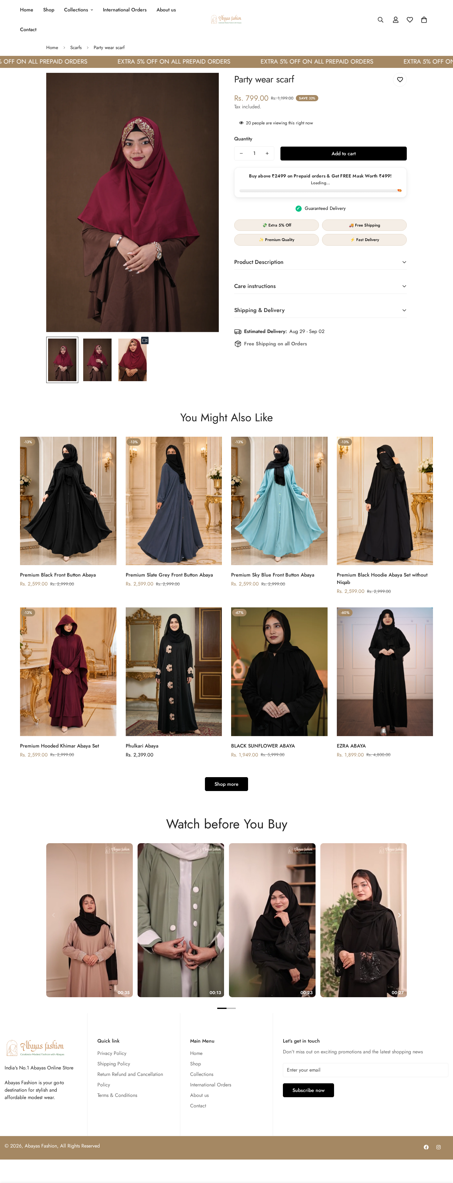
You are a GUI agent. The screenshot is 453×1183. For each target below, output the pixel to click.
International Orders (125, 9)
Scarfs (76, 47)
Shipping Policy (113, 1063)
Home (26, 9)
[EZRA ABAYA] (385, 671)
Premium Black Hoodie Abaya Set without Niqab (382, 578)
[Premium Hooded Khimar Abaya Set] (68, 671)
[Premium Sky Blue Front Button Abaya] (279, 501)
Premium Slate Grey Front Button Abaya (169, 574)
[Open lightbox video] (89, 920)
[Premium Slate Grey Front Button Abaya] (174, 501)
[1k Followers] (426, 1147)
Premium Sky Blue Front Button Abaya (272, 574)
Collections (76, 9)
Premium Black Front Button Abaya (58, 574)
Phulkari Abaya (142, 745)
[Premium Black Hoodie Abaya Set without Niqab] (385, 501)
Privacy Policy (111, 1053)
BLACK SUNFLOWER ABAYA (263, 745)
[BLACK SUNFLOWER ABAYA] (279, 671)
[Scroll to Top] (441, 1149)
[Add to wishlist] (400, 80)
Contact (28, 29)
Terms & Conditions (117, 1095)
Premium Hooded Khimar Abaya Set (59, 745)
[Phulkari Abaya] (174, 671)
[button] (424, 20)
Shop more (226, 784)
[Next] (399, 915)
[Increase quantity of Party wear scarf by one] (267, 153)
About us (166, 9)
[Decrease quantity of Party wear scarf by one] (241, 153)
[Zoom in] (206, 86)
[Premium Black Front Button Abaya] (68, 501)
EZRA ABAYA (351, 745)
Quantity (243, 138)
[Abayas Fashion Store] (226, 19)
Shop (48, 9)
